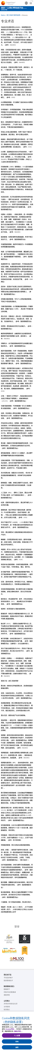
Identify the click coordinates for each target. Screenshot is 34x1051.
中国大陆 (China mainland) (26, 3)
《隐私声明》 (17, 1031)
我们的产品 (7, 974)
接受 (17, 1047)
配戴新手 (7, 989)
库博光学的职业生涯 (10, 1003)
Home (3, 15)
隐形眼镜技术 (8, 980)
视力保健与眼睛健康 (13, 15)
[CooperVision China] (17, 3)
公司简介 (7, 1001)
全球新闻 (7, 1006)
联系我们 (7, 1009)
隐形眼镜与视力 (9, 986)
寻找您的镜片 (8, 977)
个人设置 (17, 1035)
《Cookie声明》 (10, 1029)
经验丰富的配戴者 (10, 992)
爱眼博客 (7, 995)
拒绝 (17, 1041)
